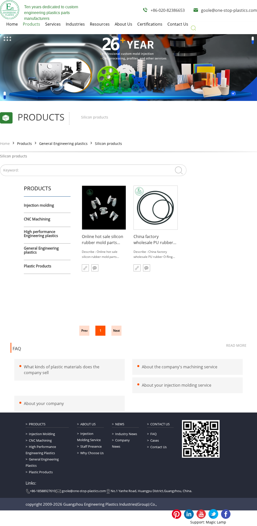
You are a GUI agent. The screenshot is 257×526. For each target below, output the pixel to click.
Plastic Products (37, 266)
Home (5, 143)
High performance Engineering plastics (41, 233)
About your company (44, 403)
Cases (154, 440)
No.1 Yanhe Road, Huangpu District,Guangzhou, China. (151, 491)
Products (24, 143)
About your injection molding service (176, 385)
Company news (121, 443)
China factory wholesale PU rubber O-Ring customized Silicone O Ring (153, 240)
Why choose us (92, 453)
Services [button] (53, 24)
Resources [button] (100, 24)
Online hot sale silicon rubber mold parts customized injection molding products (102, 240)
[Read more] (85, 267)
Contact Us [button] (177, 24)
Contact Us (160, 424)
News (119, 424)
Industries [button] (75, 24)
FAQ (17, 348)
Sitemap (49, 517)
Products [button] (31, 24)
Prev (84, 330)
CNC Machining (37, 219)
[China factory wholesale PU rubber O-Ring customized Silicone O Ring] (156, 208)
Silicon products (108, 143)
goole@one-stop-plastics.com (229, 10)
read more (236, 345)
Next (116, 330)
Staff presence (91, 446)
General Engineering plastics (63, 143)
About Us (88, 424)
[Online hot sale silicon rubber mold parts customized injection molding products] (104, 208)
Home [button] (12, 24)
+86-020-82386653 (168, 10)
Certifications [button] (149, 24)
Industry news (126, 434)
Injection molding (39, 205)
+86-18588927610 (42, 491)
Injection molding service (89, 436)
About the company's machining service (179, 367)
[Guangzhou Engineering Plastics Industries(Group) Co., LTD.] (9, 9)
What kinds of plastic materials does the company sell (61, 369)
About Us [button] (123, 24)
